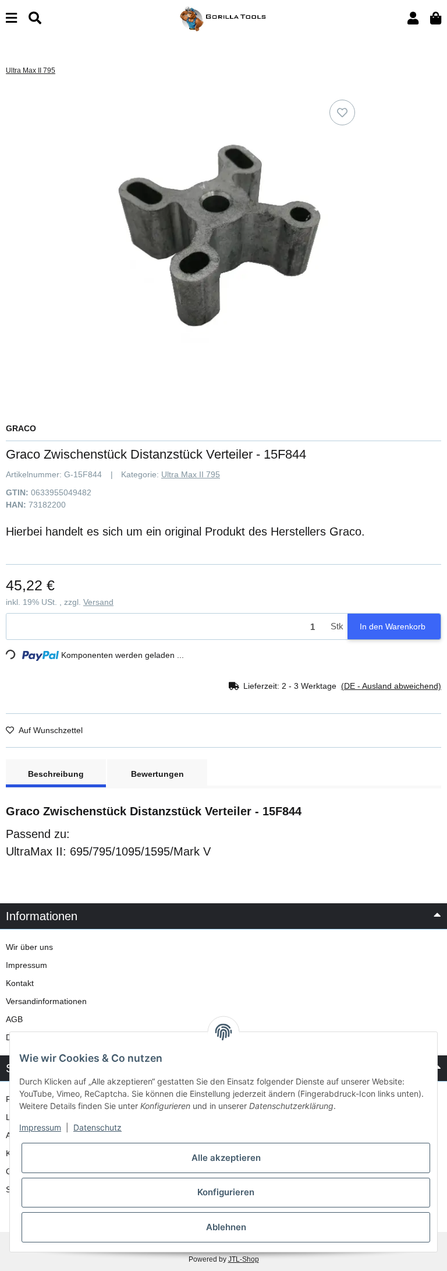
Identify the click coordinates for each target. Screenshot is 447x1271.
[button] (412, 18)
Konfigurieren (225, 1192)
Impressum (26, 965)
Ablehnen (226, 1227)
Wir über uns (29, 947)
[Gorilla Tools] (223, 18)
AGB (14, 1019)
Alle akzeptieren (226, 1157)
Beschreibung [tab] (56, 774)
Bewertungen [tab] (157, 774)
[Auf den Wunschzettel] (342, 112)
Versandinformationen (46, 1001)
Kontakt (20, 983)
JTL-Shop (243, 1259)
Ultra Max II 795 (190, 474)
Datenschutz (97, 1127)
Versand (98, 602)
